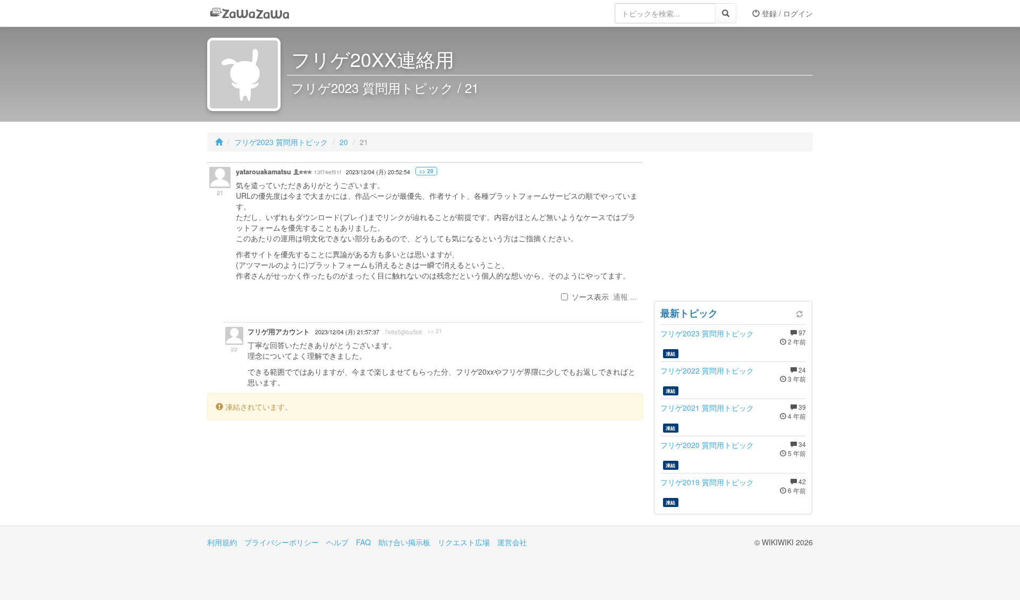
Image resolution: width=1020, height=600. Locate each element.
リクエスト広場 (464, 542)
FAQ (363, 542)
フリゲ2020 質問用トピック (707, 445)
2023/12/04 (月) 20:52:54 (378, 172)
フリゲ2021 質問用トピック (707, 407)
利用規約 (222, 542)
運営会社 (512, 542)
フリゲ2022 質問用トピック (707, 370)
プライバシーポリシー (281, 542)
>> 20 (426, 171)
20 (343, 142)
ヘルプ (337, 542)
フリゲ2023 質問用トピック (281, 142)
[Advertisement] (733, 228)
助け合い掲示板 (404, 542)
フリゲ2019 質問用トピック (707, 482)
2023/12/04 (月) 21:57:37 (347, 332)
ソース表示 (590, 296)
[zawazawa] (249, 13)
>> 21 (435, 331)
